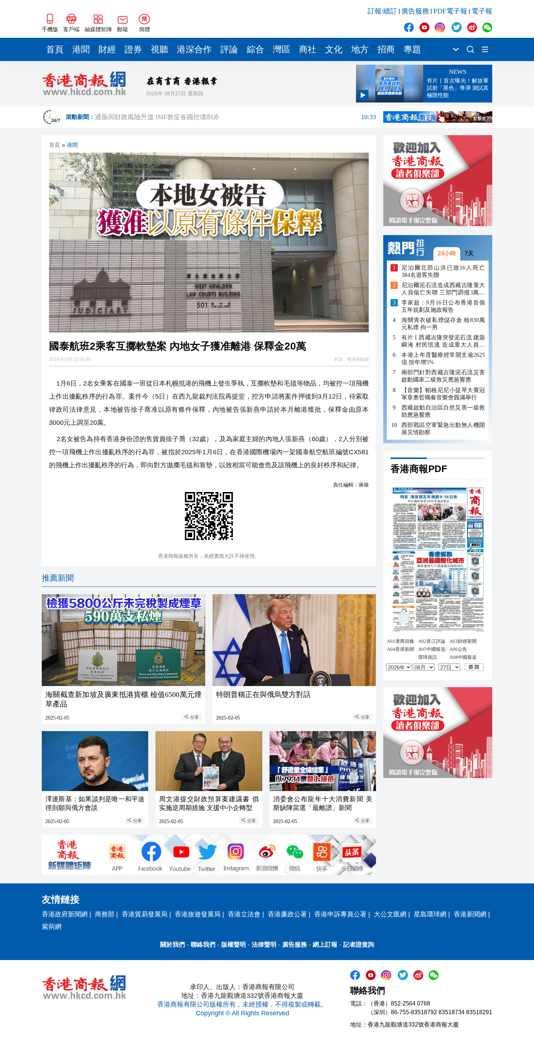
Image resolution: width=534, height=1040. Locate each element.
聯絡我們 (203, 944)
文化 (334, 49)
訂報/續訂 (382, 11)
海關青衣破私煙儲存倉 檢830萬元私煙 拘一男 (443, 323)
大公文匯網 (390, 914)
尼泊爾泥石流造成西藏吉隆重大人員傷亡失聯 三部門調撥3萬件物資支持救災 (443, 289)
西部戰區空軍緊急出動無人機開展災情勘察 (443, 428)
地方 (360, 49)
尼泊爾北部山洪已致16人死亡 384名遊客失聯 (443, 271)
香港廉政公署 (287, 914)
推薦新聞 (58, 578)
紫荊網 (51, 926)
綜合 (255, 49)
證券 (133, 49)
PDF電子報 (450, 11)
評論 (229, 49)
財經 (107, 49)
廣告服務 (415, 11)
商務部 (104, 914)
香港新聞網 (470, 914)
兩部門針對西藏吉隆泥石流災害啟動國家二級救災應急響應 (443, 376)
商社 (307, 49)
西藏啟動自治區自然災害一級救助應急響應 (443, 411)
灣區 (281, 49)
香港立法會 (244, 914)
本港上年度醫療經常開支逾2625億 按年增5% (443, 358)
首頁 (55, 49)
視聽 (159, 49)
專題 (412, 49)
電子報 (482, 11)
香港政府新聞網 (65, 914)
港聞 (81, 49)
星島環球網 (430, 914)
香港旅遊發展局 (198, 914)
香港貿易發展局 (144, 914)
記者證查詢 (358, 944)
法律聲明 (264, 944)
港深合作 (194, 49)
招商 (386, 49)
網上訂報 (325, 944)
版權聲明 (233, 944)
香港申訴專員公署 (340, 914)
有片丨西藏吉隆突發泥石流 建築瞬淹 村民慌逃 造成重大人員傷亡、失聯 (443, 341)
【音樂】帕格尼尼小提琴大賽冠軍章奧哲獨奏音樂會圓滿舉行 (443, 393)
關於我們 (172, 944)
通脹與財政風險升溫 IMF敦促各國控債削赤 (235, 117)
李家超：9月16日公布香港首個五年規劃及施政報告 (443, 306)
